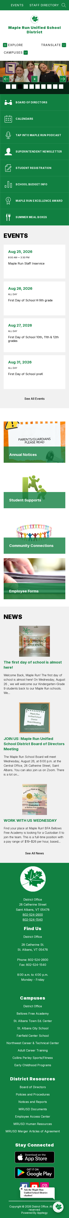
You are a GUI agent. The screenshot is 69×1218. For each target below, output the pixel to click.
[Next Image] (63, 79)
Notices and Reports (32, 1102)
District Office (32, 937)
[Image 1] (8, 86)
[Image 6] (37, 86)
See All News (34, 853)
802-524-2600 (33, 914)
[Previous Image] (6, 79)
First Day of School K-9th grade (31, 300)
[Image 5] (31, 86)
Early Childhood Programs (32, 1065)
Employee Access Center (32, 1116)
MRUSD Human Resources (32, 1124)
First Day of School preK (26, 374)
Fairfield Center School (33, 1035)
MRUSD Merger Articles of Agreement (33, 1131)
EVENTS (17, 5)
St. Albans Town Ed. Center (32, 1021)
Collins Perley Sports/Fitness (33, 1058)
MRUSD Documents (33, 1109)
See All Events (34, 398)
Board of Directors (33, 1087)
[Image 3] (20, 86)
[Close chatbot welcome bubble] (21, 1188)
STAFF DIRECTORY (44, 5)
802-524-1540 (33, 919)
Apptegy (42, 1212)
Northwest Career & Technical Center (32, 1043)
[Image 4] (26, 86)
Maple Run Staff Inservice (27, 263)
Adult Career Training (33, 1050)
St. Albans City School (32, 1028)
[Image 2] (14, 86)
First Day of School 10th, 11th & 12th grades (33, 339)
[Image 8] (49, 86)
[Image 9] (55, 86)
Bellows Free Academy (33, 1013)
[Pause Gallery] (34, 79)
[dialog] (34, 442)
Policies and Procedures (33, 1094)
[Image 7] (43, 86)
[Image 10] (61, 86)
